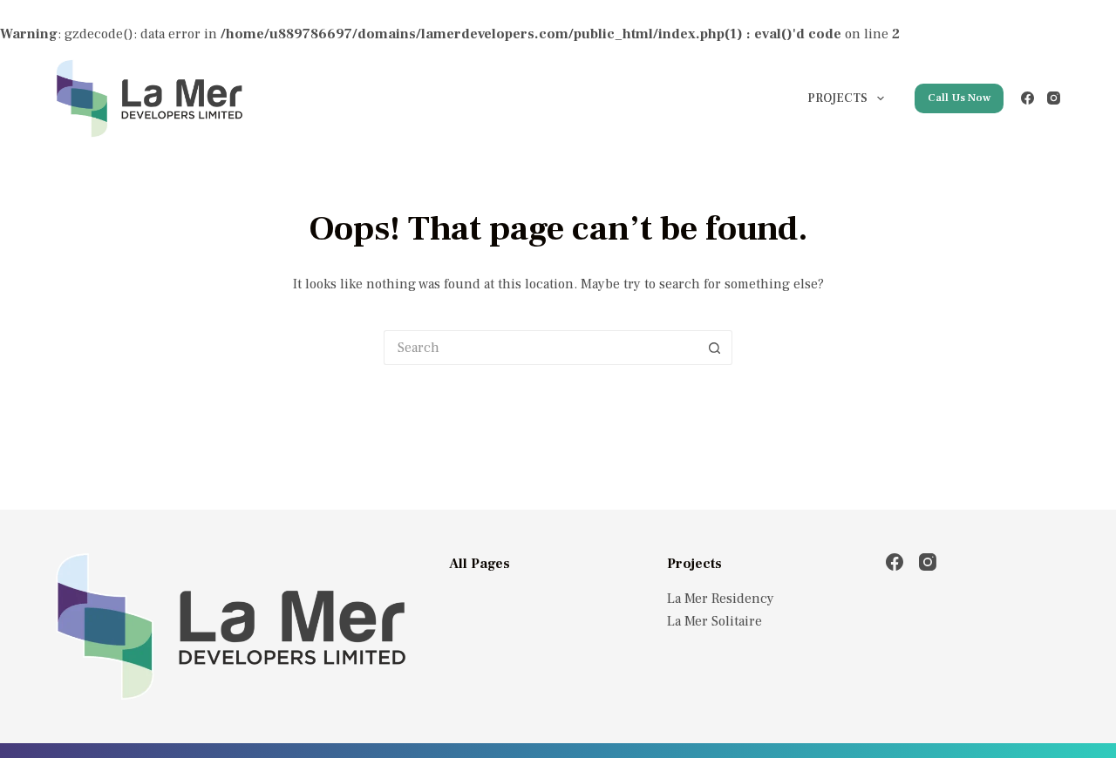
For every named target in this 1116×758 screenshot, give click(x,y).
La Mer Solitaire (714, 621)
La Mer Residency (720, 598)
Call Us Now (959, 98)
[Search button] (715, 347)
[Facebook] (1027, 98)
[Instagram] (1053, 98)
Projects (837, 98)
